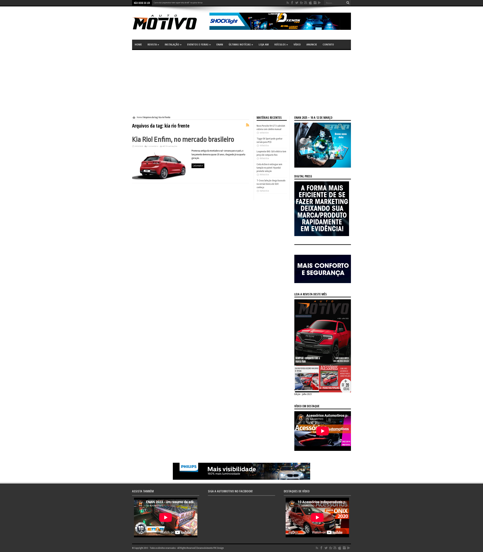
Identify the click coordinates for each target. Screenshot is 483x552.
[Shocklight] (280, 29)
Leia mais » (198, 165)
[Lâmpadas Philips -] (241, 479)
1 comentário (153, 146)
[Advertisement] (241, 83)
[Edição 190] (322, 391)
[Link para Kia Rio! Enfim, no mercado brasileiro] (160, 178)
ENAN (219, 44)
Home (138, 44)
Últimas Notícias (241, 44)
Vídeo (297, 44)
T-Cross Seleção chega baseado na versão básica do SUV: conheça (271, 184)
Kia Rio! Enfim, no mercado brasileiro (183, 139)
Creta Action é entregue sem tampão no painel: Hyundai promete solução (269, 167)
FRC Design (218, 548)
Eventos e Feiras (199, 44)
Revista (153, 44)
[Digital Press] (321, 235)
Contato (328, 44)
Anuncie (311, 44)
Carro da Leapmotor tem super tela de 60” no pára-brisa (178, 3)
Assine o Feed (247, 124)
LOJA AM (264, 44)
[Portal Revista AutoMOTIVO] (170, 30)
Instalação (173, 44)
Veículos (281, 44)
